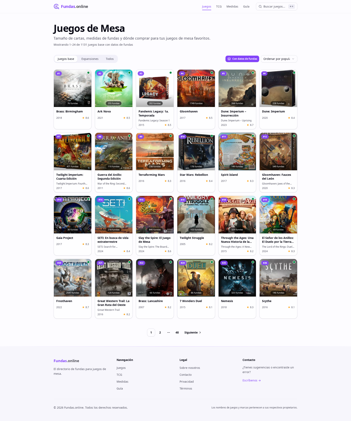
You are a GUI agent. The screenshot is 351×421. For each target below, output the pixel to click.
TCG (219, 6)
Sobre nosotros (190, 368)
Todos (110, 59)
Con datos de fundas (244, 58)
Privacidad (187, 381)
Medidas (232, 6)
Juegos (206, 6)
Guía (246, 6)
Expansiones (90, 59)
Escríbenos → (252, 380)
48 (177, 332)
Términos (186, 388)
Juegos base (66, 59)
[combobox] (279, 59)
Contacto (186, 375)
